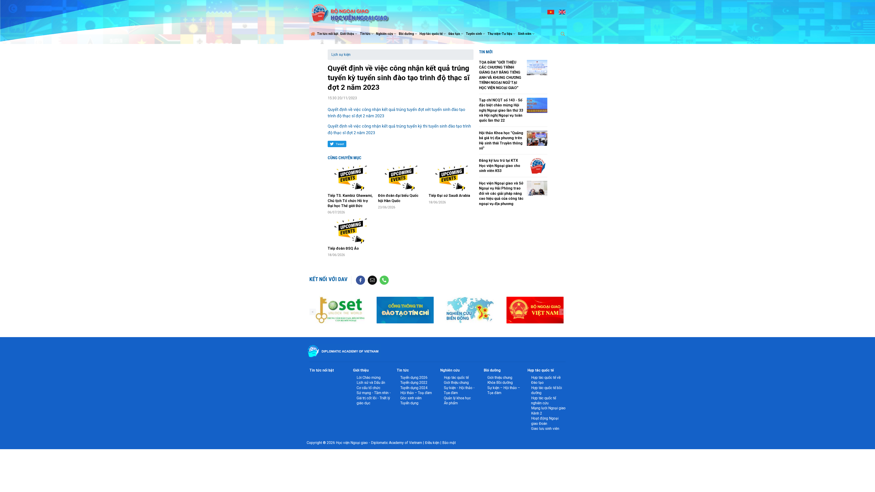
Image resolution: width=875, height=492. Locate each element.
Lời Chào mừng (369, 377)
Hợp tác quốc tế (431, 34)
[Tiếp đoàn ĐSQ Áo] (350, 231)
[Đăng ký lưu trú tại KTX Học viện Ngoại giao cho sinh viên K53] (537, 166)
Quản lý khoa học (457, 398)
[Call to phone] (384, 280)
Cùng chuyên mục (344, 157)
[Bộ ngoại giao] (470, 310)
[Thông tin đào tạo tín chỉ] (405, 310)
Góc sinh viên (411, 398)
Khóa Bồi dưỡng (500, 382)
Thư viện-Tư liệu (499, 34)
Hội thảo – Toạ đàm (416, 393)
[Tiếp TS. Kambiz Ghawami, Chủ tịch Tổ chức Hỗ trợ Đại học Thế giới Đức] (350, 178)
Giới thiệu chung (456, 382)
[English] (562, 11)
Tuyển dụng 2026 (413, 377)
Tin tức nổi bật (327, 34)
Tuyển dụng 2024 (413, 388)
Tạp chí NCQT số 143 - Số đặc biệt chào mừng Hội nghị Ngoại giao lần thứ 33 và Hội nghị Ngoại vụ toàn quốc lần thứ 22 (501, 110)
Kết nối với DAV (328, 279)
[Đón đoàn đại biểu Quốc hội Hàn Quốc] (400, 178)
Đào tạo (454, 34)
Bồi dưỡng (406, 34)
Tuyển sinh (474, 34)
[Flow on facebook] (360, 280)
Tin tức (365, 34)
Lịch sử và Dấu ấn (371, 382)
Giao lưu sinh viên (545, 428)
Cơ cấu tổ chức (368, 388)
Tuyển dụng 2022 (413, 382)
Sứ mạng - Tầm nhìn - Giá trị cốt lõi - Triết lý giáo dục (374, 398)
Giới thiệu (347, 34)
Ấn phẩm (451, 403)
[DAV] (349, 12)
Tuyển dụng (409, 403)
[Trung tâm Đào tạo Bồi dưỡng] (340, 310)
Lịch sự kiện (340, 54)
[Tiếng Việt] (550, 11)
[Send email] (372, 280)
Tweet (340, 144)
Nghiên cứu (384, 34)
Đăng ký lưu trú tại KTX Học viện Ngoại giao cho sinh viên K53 (499, 165)
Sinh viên (524, 34)
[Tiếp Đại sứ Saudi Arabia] (451, 178)
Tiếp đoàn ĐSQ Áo (343, 248)
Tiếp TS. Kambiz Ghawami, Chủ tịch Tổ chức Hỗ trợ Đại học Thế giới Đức (350, 200)
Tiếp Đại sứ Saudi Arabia (449, 195)
